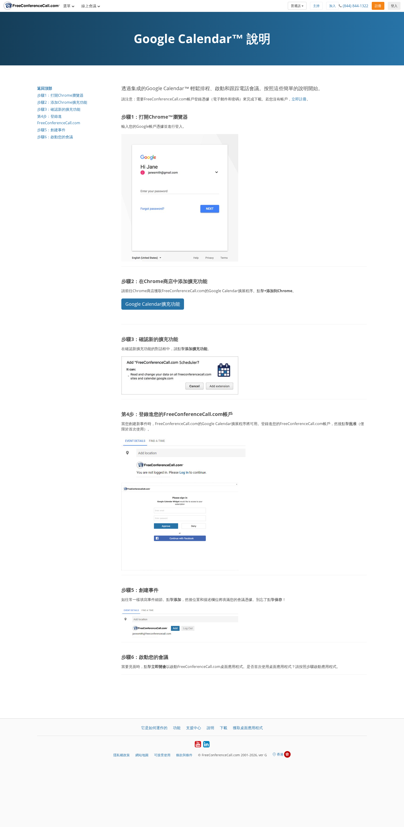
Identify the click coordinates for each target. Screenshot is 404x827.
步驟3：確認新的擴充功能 (58, 109)
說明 (210, 727)
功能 (176, 727)
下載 (223, 727)
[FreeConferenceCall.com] (32, 6)
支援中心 (193, 727)
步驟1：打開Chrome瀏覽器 (60, 95)
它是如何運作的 (154, 727)
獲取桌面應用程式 (248, 727)
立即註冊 (299, 99)
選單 (67, 5)
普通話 (296, 6)
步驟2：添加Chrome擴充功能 (62, 102)
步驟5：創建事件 (51, 129)
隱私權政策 (121, 755)
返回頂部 (44, 88)
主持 (316, 6)
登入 (394, 6)
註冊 (378, 6)
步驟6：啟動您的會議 (55, 136)
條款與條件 (184, 755)
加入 (332, 6)
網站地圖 (141, 755)
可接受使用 (162, 755)
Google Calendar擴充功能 (152, 304)
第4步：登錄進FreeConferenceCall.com (58, 119)
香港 (280, 754)
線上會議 (89, 5)
